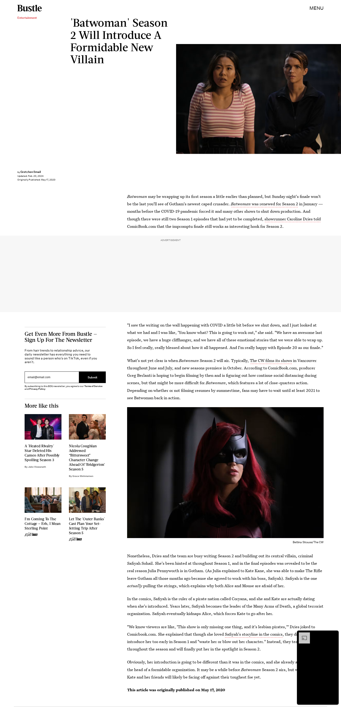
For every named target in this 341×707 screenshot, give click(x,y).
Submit (92, 377)
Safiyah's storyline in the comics (254, 634)
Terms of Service (93, 386)
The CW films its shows (271, 360)
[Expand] (302, 634)
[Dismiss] (333, 634)
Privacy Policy (37, 388)
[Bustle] (29, 8)
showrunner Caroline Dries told (292, 219)
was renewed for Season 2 (264, 203)
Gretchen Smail (30, 172)
